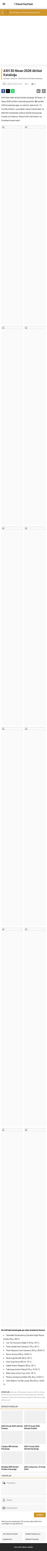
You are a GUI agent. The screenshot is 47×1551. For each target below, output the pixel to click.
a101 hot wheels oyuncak (9, 1395)
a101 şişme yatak (39, 1397)
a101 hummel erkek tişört (27, 1395)
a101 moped (14, 1397)
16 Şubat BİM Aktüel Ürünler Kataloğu (10, 1468)
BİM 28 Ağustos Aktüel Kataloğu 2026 (25, 12)
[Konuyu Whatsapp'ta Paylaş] (13, 91)
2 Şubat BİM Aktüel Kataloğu (9, 1447)
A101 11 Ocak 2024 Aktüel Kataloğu (31, 1447)
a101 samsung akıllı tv (25, 1397)
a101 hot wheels (39, 1392)
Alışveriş (14, 78)
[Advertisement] (23, 41)
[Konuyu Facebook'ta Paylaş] (3, 91)
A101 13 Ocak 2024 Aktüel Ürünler (32, 1427)
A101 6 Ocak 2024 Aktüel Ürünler (12, 1427)
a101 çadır (13, 1392)
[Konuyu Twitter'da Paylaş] (8, 91)
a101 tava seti (5, 1400)
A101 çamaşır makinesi (25, 1392)
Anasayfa (6, 78)
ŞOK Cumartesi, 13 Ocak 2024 (34, 1468)
